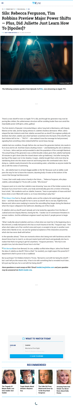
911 (29, 9)
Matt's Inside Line (25, 270)
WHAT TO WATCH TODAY (38, 338)
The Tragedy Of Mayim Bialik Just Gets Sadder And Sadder (8, 389)
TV (3, 9)
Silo (41, 89)
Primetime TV (10, 9)
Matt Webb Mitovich (11, 32)
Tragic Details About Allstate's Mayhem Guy (27, 388)
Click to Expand (37, 356)
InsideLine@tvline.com (45, 267)
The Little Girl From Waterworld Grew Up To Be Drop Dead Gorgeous (45, 389)
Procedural (21, 9)
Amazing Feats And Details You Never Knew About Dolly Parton (63, 390)
